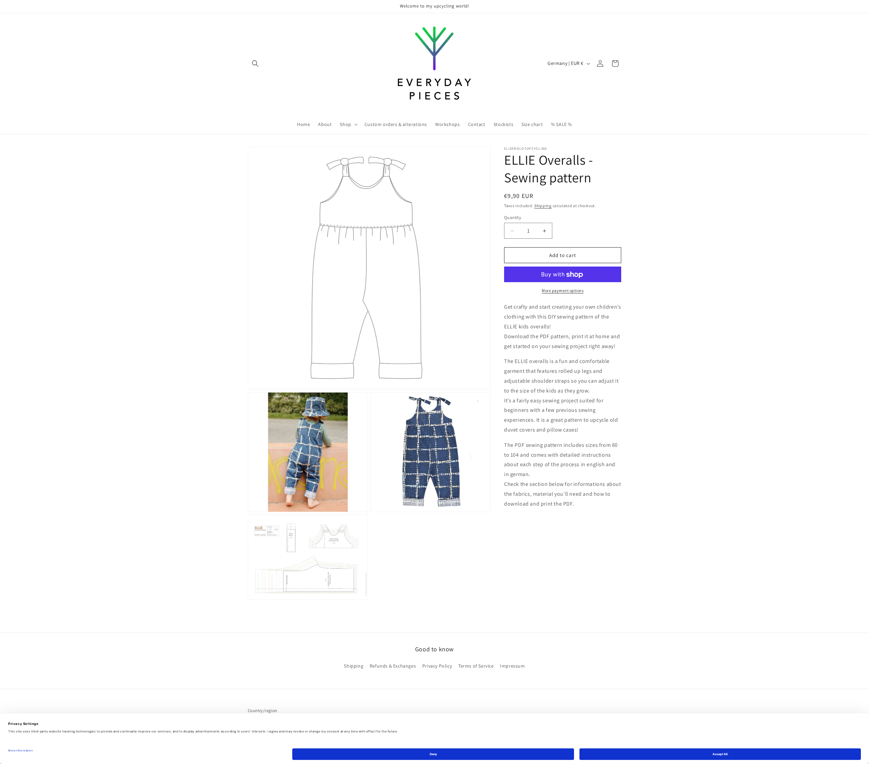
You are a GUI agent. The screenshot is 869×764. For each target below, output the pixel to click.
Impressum (512, 665)
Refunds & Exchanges (393, 665)
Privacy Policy (437, 665)
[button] (255, 63)
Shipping (543, 205)
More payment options (563, 290)
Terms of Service (476, 665)
